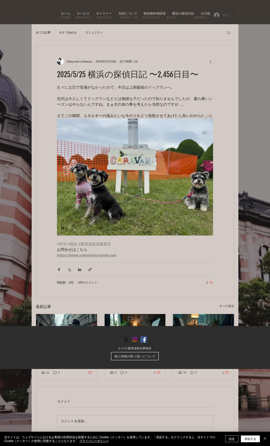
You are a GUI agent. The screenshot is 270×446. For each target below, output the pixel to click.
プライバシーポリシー (94, 441)
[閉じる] (264, 439)
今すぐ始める (68, 32)
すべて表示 (226, 306)
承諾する (250, 439)
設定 (232, 439)
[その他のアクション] (210, 61)
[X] (126, 339)
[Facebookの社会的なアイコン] (143, 339)
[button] (229, 32)
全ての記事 (43, 32)
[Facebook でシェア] (59, 270)
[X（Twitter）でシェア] (69, 270)
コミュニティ (94, 32)
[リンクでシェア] (90, 270)
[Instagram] (135, 339)
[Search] (234, 12)
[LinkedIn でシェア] (80, 270)
